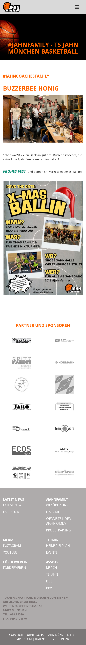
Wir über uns (57, 505)
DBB (49, 581)
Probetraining (58, 530)
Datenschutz (45, 639)
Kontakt (64, 639)
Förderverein (14, 567)
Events (52, 552)
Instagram (12, 545)
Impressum (24, 639)
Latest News (13, 505)
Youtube (10, 552)
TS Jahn (52, 574)
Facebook (11, 512)
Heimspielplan (58, 545)
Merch (51, 567)
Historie (53, 512)
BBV (49, 588)
